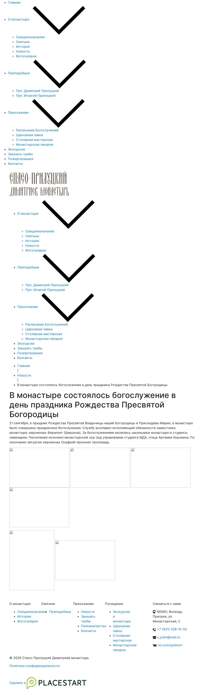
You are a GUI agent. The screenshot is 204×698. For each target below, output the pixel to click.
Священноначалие (30, 37)
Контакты (15, 164)
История (23, 47)
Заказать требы (20, 154)
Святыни (23, 42)
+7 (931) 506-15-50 (172, 629)
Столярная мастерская (34, 140)
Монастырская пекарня (34, 144)
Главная (14, 2)
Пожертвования (20, 159)
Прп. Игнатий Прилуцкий (36, 95)
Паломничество (93, 626)
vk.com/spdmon (170, 645)
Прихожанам (18, 112)
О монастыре (18, 19)
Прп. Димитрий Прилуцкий (37, 91)
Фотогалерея (26, 56)
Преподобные (19, 73)
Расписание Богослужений (37, 130)
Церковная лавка (29, 135)
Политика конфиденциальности (34, 666)
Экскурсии (16, 149)
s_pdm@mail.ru (168, 637)
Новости (23, 51)
